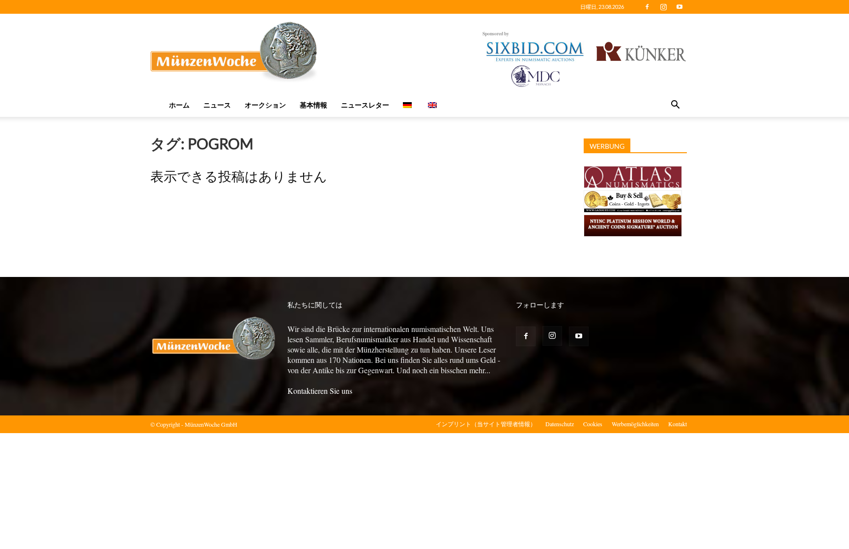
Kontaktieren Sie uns (319, 390)
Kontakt (677, 424)
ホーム (179, 105)
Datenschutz (559, 424)
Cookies (592, 424)
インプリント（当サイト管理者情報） (486, 424)
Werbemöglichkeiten (635, 424)
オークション (265, 105)
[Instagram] (663, 7)
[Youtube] (679, 7)
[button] (675, 105)
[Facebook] (647, 7)
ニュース (217, 105)
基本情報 (313, 105)
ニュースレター (365, 105)
